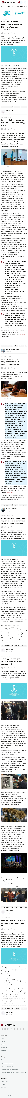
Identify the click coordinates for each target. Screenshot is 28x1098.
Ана (16, 346)
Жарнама (3, 1087)
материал (22, 334)
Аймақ (17, 1008)
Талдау (3, 1044)
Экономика (4, 1047)
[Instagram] (2, 33)
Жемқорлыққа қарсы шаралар (9, 1069)
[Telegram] (8, 33)
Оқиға (2, 1038)
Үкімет (17, 107)
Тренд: (3, 6)
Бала (21, 346)
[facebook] (11, 1029)
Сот (16, 505)
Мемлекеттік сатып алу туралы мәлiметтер (13, 1072)
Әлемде (3, 1050)
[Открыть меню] (25, 2)
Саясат (3, 1041)
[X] (14, 33)
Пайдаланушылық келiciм (8, 1060)
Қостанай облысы (21, 645)
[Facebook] (11, 33)
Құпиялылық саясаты (7, 1063)
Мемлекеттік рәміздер (7, 1066)
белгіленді (10, 492)
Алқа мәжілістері (7, 107)
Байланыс (4, 1084)
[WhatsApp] (5, 33)
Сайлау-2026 (9, 6)
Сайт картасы (5, 1081)
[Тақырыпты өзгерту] (20, 2)
